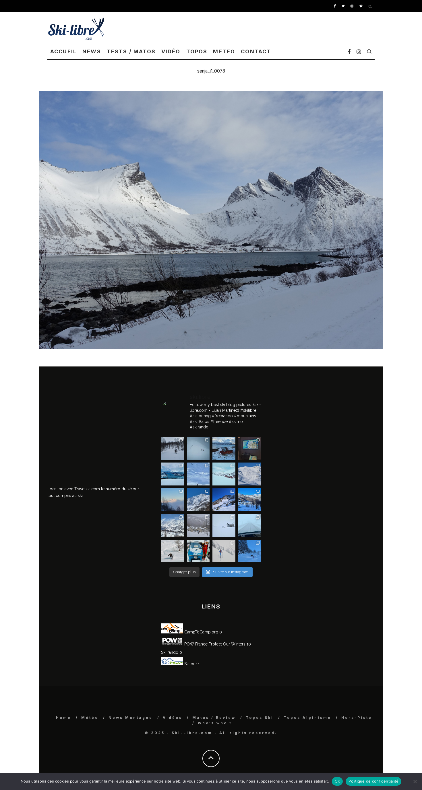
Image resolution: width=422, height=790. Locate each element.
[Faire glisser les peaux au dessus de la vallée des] (223, 474)
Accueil (63, 51)
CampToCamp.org (200, 632)
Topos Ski (260, 717)
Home (63, 717)
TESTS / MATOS (131, 51)
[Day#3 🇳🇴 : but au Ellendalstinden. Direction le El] (223, 448)
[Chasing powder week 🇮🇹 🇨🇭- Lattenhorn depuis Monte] (223, 525)
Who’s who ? (215, 723)
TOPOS (197, 51)
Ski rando (169, 652)
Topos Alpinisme (307, 717)
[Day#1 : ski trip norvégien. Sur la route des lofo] (172, 474)
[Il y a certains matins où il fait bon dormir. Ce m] (223, 551)
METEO (224, 51)
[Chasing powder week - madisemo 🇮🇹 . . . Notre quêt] (172, 551)
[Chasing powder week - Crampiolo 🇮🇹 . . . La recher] (198, 525)
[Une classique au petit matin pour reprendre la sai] (172, 499)
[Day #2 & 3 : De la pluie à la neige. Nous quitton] (249, 448)
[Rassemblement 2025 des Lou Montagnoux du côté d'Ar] (223, 499)
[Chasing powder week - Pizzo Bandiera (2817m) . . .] (249, 499)
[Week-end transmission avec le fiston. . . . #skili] (198, 474)
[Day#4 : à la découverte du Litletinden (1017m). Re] (198, 448)
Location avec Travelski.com (73, 489)
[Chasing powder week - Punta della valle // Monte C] (172, 525)
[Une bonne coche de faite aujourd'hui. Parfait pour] (249, 551)
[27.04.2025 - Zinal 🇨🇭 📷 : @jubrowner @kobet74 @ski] (198, 499)
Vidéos (172, 717)
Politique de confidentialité (373, 781)
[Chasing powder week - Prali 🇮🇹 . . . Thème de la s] (198, 551)
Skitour (190, 664)
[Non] (415, 781)
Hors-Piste (356, 717)
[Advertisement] (270, 28)
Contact (256, 51)
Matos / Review (214, 717)
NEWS (91, 51)
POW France (195, 644)
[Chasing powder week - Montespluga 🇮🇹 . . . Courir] (249, 525)
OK (337, 781)
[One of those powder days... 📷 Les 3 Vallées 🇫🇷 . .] (249, 474)
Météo (89, 717)
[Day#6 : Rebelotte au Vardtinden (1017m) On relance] (172, 448)
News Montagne (131, 717)
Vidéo (171, 51)
